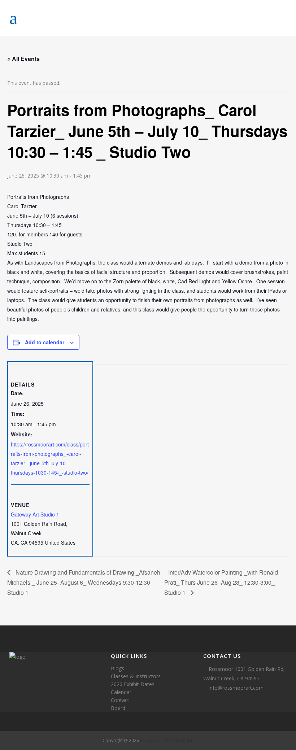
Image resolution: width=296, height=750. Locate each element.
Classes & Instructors (136, 676)
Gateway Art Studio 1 (35, 514)
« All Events (23, 58)
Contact (120, 700)
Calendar (121, 692)
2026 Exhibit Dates (132, 684)
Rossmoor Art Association (166, 740)
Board (118, 708)
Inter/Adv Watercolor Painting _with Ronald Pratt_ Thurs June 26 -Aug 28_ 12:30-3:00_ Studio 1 (221, 582)
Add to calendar (44, 342)
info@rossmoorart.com (236, 687)
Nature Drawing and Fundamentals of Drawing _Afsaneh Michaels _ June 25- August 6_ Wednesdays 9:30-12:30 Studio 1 (83, 582)
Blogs (117, 668)
